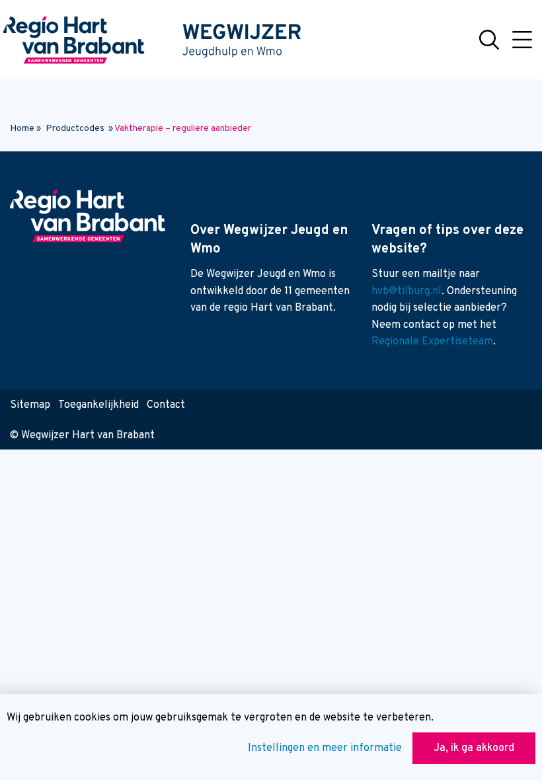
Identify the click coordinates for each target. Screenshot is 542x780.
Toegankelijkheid (98, 405)
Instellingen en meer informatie (325, 748)
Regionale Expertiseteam (432, 341)
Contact (166, 405)
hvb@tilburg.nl (406, 291)
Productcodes (75, 128)
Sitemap (30, 405)
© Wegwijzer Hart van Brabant (82, 435)
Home (22, 128)
